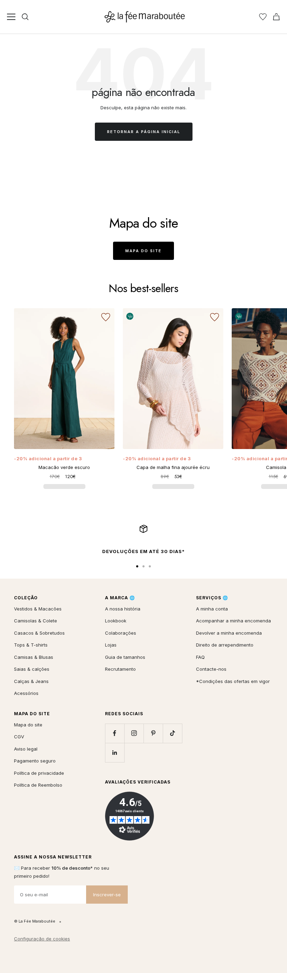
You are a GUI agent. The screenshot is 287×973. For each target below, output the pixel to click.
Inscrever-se (107, 894)
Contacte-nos (211, 669)
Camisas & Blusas (33, 657)
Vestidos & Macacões (38, 609)
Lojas (111, 645)
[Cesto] (276, 16)
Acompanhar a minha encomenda (233, 620)
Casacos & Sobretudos (39, 633)
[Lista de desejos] (262, 16)
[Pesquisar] (25, 16)
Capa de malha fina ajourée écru (173, 467)
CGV (19, 736)
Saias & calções (31, 669)
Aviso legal (25, 749)
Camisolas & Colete (35, 620)
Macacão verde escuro (64, 467)
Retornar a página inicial (143, 131)
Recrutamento (120, 669)
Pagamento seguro (35, 761)
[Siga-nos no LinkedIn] (114, 752)
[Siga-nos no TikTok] (172, 733)
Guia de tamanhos (125, 657)
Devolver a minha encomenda (229, 633)
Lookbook (115, 620)
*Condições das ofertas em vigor (233, 681)
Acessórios (26, 693)
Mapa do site (143, 250)
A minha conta (212, 609)
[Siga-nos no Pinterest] (153, 733)
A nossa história (122, 609)
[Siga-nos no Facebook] (114, 733)
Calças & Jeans (31, 681)
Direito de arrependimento (224, 645)
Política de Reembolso (38, 785)
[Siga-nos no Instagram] (134, 733)
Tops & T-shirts (31, 645)
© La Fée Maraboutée (34, 921)
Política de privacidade (39, 773)
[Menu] (11, 17)
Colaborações (120, 633)
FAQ (200, 657)
